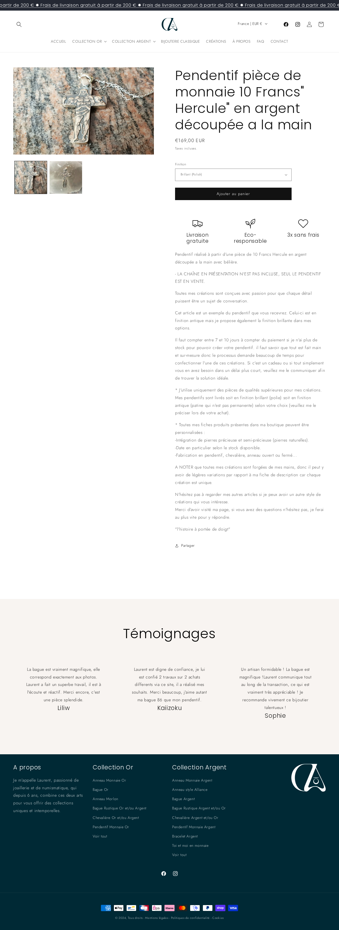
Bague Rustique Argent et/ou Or (199, 808)
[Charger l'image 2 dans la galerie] (66, 177)
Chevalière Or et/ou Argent (116, 817)
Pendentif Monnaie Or (111, 827)
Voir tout (100, 836)
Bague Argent (183, 798)
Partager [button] (188, 545)
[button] (19, 24)
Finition (180, 164)
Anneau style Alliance (190, 789)
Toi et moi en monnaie (190, 845)
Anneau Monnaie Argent (192, 780)
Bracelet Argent (185, 836)
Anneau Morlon (105, 798)
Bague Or (101, 789)
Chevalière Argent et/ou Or (195, 817)
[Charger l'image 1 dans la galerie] (31, 177)
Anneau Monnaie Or (109, 780)
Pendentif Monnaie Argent (193, 827)
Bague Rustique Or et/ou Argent (119, 808)
